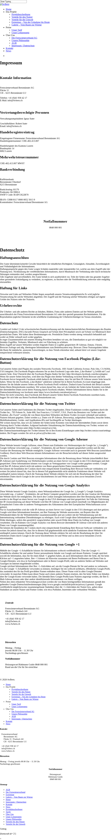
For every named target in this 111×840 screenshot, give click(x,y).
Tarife (8, 812)
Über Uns (10, 814)
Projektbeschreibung (20, 689)
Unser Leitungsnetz (19, 706)
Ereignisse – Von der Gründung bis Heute (29, 697)
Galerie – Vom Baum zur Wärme (25, 699)
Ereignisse (10, 794)
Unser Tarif (16, 704)
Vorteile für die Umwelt (21, 694)
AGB (14, 716)
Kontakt (9, 721)
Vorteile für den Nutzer (21, 692)
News (8, 724)
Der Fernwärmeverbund (15, 792)
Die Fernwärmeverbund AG (23, 711)
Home (8, 684)
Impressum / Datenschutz (22, 719)
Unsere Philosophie (19, 714)
